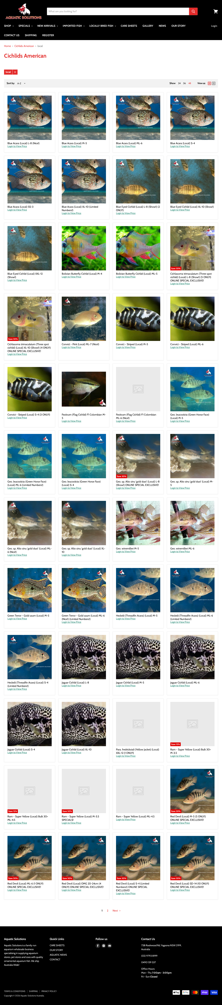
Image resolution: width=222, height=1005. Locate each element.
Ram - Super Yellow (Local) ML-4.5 (135, 816)
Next (115, 910)
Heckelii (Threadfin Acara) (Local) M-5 (136, 615)
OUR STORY (178, 25)
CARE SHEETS (129, 25)
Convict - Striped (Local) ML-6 (186, 344)
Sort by (10, 83)
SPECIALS (25, 25)
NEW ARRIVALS (46, 25)
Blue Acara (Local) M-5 (74, 143)
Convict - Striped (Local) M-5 (132, 344)
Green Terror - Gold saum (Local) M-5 (28, 615)
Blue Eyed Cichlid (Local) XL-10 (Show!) (192, 206)
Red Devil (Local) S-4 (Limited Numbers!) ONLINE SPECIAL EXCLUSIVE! (132, 887)
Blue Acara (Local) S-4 (182, 143)
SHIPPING (31, 35)
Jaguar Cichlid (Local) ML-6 (185, 682)
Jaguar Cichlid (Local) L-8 (75, 682)
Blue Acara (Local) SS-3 (20, 206)
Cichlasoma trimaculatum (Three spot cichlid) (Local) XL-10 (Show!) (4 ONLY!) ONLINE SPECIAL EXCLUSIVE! (29, 348)
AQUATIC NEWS (58, 954)
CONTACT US (11, 35)
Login (214, 25)
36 (184, 83)
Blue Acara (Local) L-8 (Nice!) (23, 143)
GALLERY (148, 25)
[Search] (193, 11)
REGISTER (48, 35)
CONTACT (55, 959)
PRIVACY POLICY (49, 991)
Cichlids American (24, 46)
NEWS (162, 25)
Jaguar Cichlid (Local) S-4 (21, 749)
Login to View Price (17, 146)
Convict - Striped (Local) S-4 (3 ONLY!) (28, 414)
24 (179, 83)
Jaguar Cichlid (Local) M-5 (130, 682)
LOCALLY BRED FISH (101, 25)
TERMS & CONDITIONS (14, 991)
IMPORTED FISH (73, 25)
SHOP (8, 25)
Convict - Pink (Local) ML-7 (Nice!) (80, 344)
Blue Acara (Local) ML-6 (129, 143)
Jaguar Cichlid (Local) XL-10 (76, 749)
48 (189, 83)
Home (7, 46)
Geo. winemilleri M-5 (127, 548)
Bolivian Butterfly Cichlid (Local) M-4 (82, 273)
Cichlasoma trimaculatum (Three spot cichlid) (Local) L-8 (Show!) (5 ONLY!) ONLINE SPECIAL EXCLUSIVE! (191, 277)
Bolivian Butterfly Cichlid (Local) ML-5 (136, 273)
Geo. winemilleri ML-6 (182, 548)
